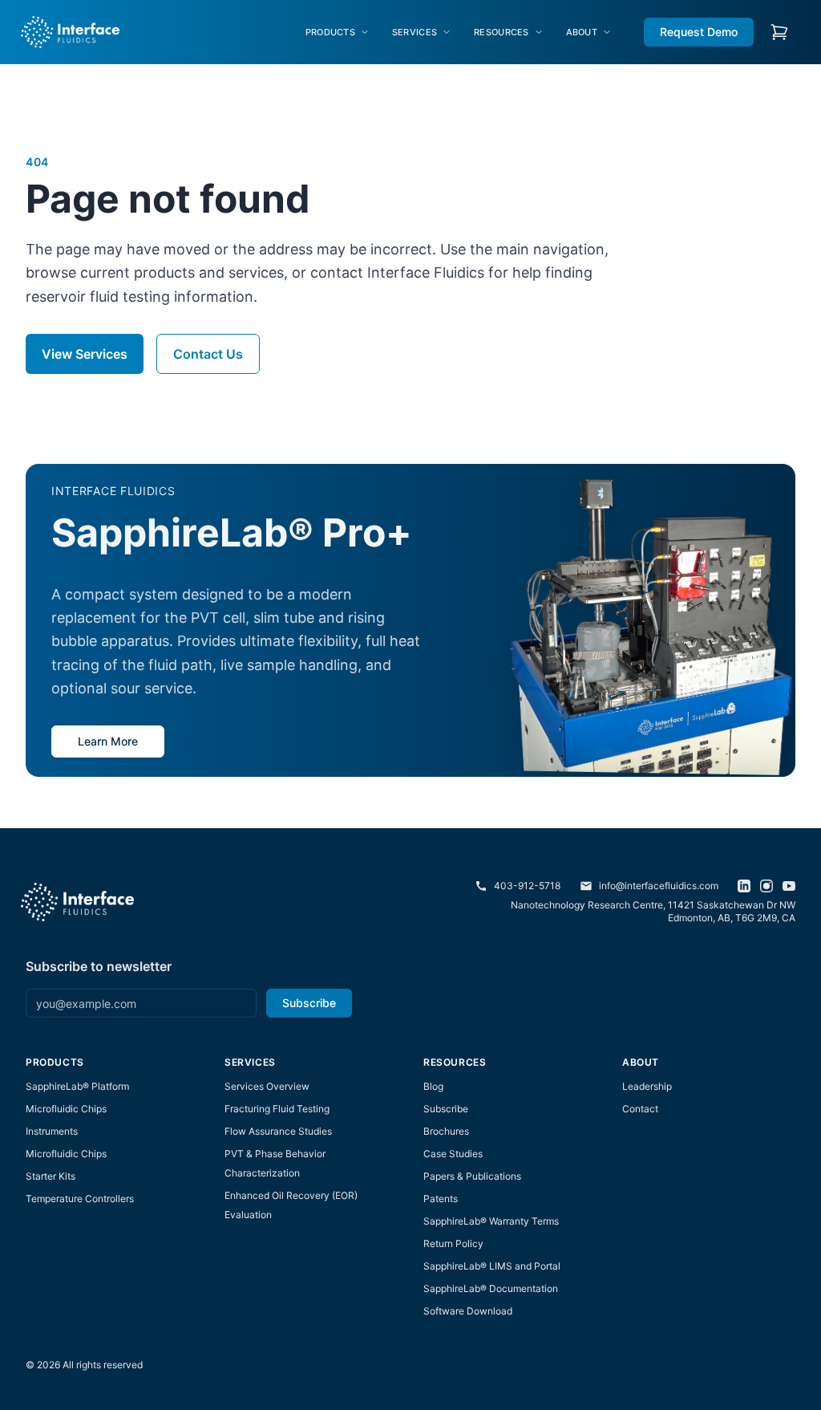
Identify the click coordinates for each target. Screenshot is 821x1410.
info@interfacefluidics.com (658, 886)
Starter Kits (50, 1176)
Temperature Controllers (80, 1199)
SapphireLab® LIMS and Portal (491, 1266)
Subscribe (309, 1003)
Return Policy (453, 1243)
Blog (433, 1086)
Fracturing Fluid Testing (277, 1109)
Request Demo (699, 32)
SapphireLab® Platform (77, 1086)
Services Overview (266, 1086)
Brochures (446, 1131)
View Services (84, 354)
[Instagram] (766, 886)
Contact (640, 1109)
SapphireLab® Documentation (490, 1288)
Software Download (467, 1311)
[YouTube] (789, 886)
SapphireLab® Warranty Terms (491, 1221)
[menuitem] (337, 32)
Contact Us (208, 354)
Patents (440, 1199)
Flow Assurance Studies (278, 1131)
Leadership (647, 1086)
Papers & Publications (472, 1176)
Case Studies (453, 1154)
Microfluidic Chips (66, 1109)
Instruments (52, 1131)
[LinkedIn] (744, 886)
